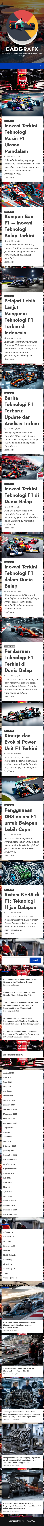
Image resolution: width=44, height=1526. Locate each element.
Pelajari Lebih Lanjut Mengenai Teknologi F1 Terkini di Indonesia (19, 316)
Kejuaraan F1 (9, 1246)
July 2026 (7, 1077)
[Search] (39, 66)
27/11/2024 (17, 338)
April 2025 (7, 1137)
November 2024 (10, 1159)
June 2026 (7, 1082)
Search (5, 951)
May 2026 (7, 1086)
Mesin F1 (7, 1250)
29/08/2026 (15, 1330)
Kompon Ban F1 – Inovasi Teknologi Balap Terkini (19, 226)
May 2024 (7, 1187)
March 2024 (8, 1196)
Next (26, 944)
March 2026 (8, 1095)
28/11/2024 (17, 241)
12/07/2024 (17, 754)
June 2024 (7, 1182)
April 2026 (7, 1091)
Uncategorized (10, 646)
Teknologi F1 (9, 121)
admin (8, 157)
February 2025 (9, 1146)
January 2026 (9, 1105)
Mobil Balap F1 (9, 1255)
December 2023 (10, 1210)
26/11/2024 (17, 429)
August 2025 (8, 1127)
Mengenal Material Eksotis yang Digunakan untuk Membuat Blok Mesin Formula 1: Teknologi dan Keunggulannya (21, 1021)
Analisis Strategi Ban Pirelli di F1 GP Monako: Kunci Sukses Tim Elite (19, 993)
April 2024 (7, 1191)
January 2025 (9, 1150)
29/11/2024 (17, 157)
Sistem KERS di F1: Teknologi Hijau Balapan (21, 901)
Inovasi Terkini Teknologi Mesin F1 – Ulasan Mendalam (20, 138)
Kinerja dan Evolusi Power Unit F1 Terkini (20, 742)
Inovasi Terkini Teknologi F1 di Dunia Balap (21, 495)
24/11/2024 (17, 591)
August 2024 (8, 1173)
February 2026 (9, 1100)
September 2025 (10, 1123)
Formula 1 (7, 1241)
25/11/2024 (17, 507)
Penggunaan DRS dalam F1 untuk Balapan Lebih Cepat (20, 820)
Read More (9, 177)
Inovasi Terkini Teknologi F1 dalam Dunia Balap (20, 576)
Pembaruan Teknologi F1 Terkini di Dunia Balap (18, 661)
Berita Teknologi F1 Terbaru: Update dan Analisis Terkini (21, 410)
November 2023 (10, 1214)
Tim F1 (6, 1273)
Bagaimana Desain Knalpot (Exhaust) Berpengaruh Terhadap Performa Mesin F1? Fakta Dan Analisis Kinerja (21, 1034)
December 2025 (10, 1109)
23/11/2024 (17, 676)
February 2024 (9, 1200)
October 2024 (9, 1164)
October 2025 (9, 1118)
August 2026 (8, 1073)
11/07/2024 (17, 835)
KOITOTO (31, 1521)
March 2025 (8, 1141)
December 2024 (10, 1155)
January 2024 (9, 1205)
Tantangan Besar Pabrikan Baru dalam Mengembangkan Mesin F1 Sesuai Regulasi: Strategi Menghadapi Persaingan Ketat (20, 1006)
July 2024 (7, 1178)
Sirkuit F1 (7, 1264)
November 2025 (10, 1114)
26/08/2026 (15, 1465)
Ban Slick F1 (8, 1237)
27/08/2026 (15, 1420)
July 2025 (7, 1132)
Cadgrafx (22, 49)
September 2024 (10, 1168)
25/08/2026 (15, 1511)
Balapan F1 (8, 1232)
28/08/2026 (15, 1374)
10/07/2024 (17, 913)
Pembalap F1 (9, 1259)
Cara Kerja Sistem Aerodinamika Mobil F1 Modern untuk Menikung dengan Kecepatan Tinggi (22, 982)
